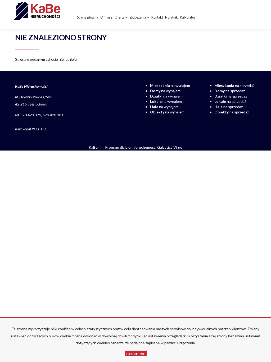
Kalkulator (187, 17)
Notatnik (171, 17)
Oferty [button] (120, 17)
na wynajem (170, 85)
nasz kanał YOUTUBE (31, 129)
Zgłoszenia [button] (138, 17)
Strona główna (87, 17)
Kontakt (157, 17)
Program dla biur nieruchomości (131, 147)
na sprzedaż (234, 85)
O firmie (106, 17)
